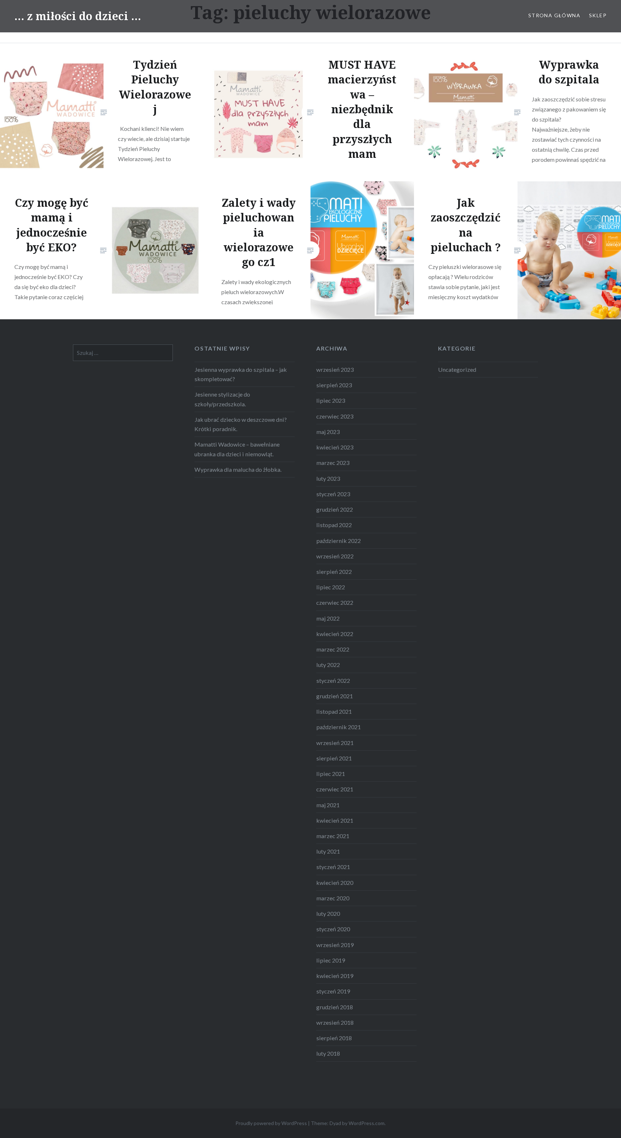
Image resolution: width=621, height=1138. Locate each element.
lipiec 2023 (330, 400)
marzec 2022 (332, 649)
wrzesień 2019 (335, 944)
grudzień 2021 (334, 696)
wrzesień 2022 (335, 556)
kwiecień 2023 (334, 447)
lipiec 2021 (330, 773)
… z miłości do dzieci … (77, 16)
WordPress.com (367, 1123)
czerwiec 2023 (334, 416)
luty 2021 (328, 851)
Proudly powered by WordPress (271, 1123)
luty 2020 (328, 913)
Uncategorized (457, 369)
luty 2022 (328, 664)
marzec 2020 (332, 898)
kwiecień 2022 (334, 633)
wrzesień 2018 (335, 1022)
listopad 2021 (334, 711)
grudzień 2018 (334, 1007)
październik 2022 (338, 540)
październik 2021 (338, 726)
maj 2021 (328, 804)
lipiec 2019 (330, 960)
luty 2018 (328, 1053)
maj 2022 (328, 618)
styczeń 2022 (333, 680)
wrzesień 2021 (335, 742)
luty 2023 (328, 478)
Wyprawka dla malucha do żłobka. (237, 469)
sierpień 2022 (334, 571)
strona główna (554, 15)
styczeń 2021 (333, 866)
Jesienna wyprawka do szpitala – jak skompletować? (240, 374)
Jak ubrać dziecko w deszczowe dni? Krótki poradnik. (240, 424)
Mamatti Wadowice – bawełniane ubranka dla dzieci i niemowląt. (237, 449)
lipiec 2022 (330, 587)
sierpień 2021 (334, 758)
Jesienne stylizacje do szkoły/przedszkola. (222, 399)
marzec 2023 (332, 462)
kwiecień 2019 (334, 975)
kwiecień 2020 (334, 882)
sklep (598, 15)
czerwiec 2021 (334, 789)
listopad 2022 (334, 524)
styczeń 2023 (333, 493)
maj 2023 (328, 431)
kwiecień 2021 (334, 820)
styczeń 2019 (333, 991)
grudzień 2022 (334, 509)
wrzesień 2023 (335, 369)
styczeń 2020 (333, 929)
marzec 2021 (332, 835)
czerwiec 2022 (334, 602)
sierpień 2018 (334, 1037)
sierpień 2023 (334, 384)
